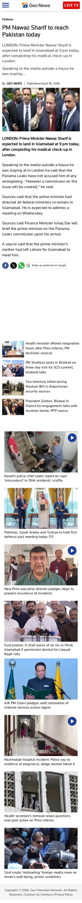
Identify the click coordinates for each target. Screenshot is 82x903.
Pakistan (7, 19)
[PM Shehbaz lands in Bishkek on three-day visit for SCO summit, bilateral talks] (13, 368)
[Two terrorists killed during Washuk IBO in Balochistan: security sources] (13, 387)
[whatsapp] (21, 265)
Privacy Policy (64, 894)
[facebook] (5, 265)
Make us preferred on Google (49, 265)
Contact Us (32, 894)
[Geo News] (36, 5)
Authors (47, 894)
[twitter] (13, 265)
